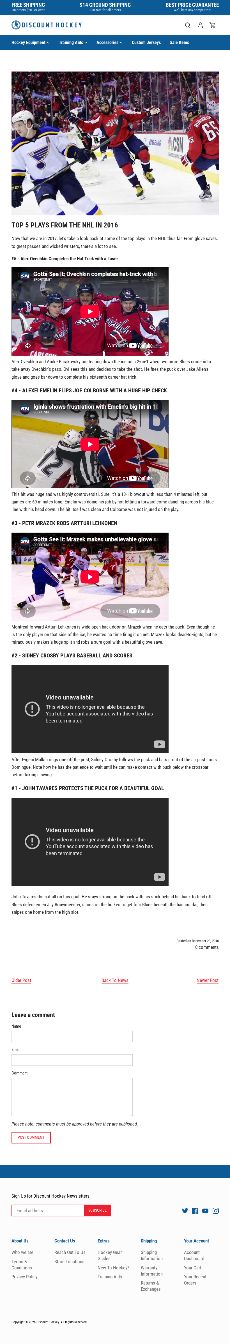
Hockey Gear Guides (110, 1255)
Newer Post (208, 980)
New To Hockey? (113, 1268)
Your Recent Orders (195, 1280)
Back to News (115, 980)
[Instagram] (216, 1210)
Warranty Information (152, 1271)
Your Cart (192, 1268)
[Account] (200, 25)
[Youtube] (205, 1210)
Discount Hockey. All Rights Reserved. (62, 1322)
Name (16, 1026)
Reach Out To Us (70, 1252)
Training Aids (110, 1276)
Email (16, 1049)
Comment (19, 1073)
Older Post (21, 980)
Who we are (22, 1252)
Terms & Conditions (22, 1265)
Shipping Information (152, 1255)
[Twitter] (185, 1210)
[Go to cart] (212, 25)
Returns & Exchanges (151, 1286)
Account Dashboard (194, 1255)
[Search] (188, 25)
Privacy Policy (25, 1276)
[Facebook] (195, 1210)
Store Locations (69, 1261)
